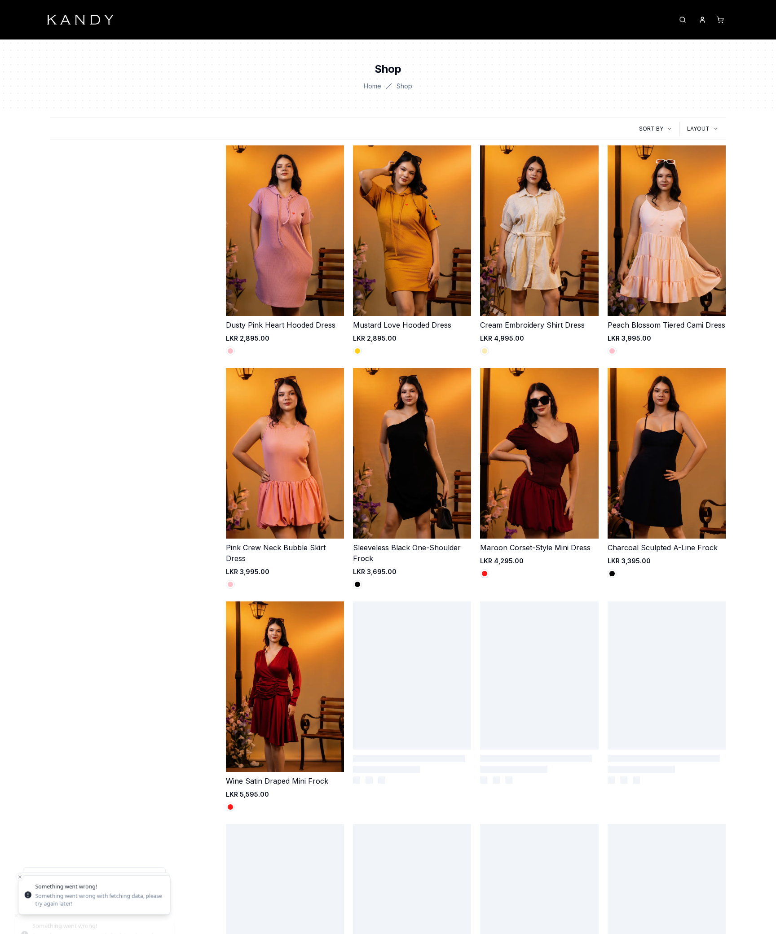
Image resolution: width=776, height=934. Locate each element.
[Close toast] (16, 880)
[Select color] (230, 350)
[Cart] (720, 20)
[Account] (702, 20)
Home (372, 86)
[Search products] (682, 20)
